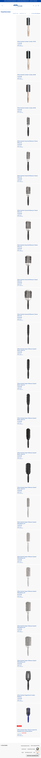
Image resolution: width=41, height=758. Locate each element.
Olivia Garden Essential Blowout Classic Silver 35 (27, 176)
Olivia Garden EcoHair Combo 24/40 (26, 74)
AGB (23, 752)
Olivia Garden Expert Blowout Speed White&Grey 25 (26, 522)
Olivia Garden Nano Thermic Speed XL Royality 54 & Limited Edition (27, 730)
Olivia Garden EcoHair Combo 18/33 (26, 41)
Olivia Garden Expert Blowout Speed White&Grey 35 (26, 557)
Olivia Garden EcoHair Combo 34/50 (26, 108)
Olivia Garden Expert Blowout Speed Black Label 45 (26, 453)
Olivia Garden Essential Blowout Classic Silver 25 (27, 141)
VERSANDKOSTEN (25, 745)
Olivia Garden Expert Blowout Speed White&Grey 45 (26, 592)
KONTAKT (24, 749)
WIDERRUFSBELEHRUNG (33, 749)
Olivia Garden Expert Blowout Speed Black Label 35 (26, 418)
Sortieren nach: (15, 13)
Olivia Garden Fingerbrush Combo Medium (26, 695)
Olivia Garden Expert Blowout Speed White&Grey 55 (26, 626)
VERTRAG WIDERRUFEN (32, 755)
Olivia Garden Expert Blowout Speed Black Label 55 (26, 488)
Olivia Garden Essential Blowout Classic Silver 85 (27, 315)
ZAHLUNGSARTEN (35, 745)
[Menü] (39, 747)
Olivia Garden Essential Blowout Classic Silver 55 (27, 245)
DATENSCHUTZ (28, 752)
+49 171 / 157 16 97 (33, 0)
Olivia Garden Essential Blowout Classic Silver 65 (27, 280)
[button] (2, 5)
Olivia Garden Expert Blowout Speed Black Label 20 (26, 349)
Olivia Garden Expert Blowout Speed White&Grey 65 (26, 661)
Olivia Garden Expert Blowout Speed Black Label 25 (26, 384)
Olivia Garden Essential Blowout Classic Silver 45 (27, 211)
